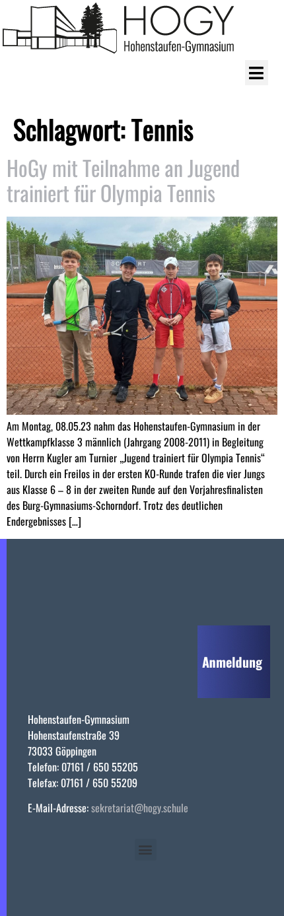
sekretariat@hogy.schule (139, 808)
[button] (256, 72)
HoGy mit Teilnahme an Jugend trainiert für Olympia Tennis (123, 180)
